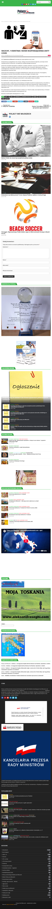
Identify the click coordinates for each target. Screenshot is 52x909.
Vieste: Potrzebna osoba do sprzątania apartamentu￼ (40, 107)
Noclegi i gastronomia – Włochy (9, 881)
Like (49, 55)
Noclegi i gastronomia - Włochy (24, 492)
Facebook (4, 101)
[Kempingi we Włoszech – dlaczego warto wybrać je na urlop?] (4, 501)
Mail (37, 101)
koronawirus (17, 96)
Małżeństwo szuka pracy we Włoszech (19, 419)
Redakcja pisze (5, 895)
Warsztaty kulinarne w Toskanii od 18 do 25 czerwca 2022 (23, 507)
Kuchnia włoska (16, 439)
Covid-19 (11, 96)
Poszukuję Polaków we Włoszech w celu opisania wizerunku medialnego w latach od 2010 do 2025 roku (28, 413)
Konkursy (15, 828)
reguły (3, 98)
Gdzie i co (15, 520)
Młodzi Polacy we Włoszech (8, 877)
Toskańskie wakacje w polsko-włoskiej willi (19, 823)
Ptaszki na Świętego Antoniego (17, 461)
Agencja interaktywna (10, 904)
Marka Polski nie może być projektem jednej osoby (16, 158)
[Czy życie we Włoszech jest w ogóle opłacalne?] (4, 803)
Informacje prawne (16, 815)
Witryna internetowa (7, 270)
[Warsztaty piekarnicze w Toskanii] (4, 495)
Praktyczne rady (31, 815)
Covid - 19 (7, 96)
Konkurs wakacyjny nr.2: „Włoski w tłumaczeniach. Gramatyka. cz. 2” (26, 830)
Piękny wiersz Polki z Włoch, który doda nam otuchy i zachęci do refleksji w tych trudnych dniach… (28, 837)
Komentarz (6, 247)
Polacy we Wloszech (42, 96)
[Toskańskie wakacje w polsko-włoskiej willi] (4, 824)
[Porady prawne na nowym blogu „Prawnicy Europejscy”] (4, 817)
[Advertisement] (11, 566)
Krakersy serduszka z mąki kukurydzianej (19, 447)
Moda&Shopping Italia (7, 872)
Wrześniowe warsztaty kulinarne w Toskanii (20, 514)
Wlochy (7, 98)
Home (2, 21)
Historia (4, 856)
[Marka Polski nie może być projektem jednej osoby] (26, 141)
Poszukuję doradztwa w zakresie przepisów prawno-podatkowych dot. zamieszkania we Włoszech (27, 406)
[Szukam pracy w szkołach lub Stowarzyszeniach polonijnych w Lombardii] (26, 387)
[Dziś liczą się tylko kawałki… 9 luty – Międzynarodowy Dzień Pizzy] (4, 454)
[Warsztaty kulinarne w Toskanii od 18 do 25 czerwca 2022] (4, 508)
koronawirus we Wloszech (27, 96)
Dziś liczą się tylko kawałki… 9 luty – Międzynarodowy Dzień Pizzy (25, 454)
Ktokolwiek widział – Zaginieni (9, 868)
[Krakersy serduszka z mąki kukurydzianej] (4, 448)
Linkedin (21, 101)
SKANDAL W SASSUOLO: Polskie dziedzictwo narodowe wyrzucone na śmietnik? (24, 675)
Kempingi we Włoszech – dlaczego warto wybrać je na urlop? (24, 501)
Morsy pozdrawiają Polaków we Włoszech (12, 874)
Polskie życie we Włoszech (23, 439)
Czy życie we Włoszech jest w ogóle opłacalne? (20, 802)
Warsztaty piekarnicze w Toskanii (17, 494)
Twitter (10, 101)
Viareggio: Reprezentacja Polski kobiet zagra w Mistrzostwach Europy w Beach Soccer (25, 232)
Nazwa (4, 259)
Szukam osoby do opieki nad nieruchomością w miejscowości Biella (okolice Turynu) (28, 427)
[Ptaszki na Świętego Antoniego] (4, 461)
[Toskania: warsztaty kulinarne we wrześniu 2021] (4, 522)
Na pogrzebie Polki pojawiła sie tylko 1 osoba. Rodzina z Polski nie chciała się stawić (29, 809)
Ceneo (3, 623)
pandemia (35, 96)
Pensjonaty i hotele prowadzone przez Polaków (20, 796)
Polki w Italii (5, 886)
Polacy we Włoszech (20, 113)
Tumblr (26, 101)
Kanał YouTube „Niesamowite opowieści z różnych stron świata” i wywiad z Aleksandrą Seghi (27, 441)
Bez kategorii (5, 852)
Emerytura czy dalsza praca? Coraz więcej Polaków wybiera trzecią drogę (23, 195)
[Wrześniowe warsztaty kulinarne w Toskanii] (4, 515)
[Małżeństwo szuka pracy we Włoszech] (6, 420)
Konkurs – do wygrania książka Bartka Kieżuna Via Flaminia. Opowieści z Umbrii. (31, 663)
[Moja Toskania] (26, 620)
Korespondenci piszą (16, 452)
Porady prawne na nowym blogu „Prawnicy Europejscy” (22, 816)
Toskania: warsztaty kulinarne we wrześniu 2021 (21, 521)
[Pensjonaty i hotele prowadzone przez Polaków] (4, 796)
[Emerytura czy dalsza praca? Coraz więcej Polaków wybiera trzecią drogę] (26, 178)
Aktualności (6, 21)
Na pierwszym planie (18, 55)
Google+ (15, 101)
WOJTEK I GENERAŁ (9, 106)
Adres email (6, 265)
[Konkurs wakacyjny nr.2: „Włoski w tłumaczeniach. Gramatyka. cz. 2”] (4, 831)
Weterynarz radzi (6, 897)
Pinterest (32, 101)
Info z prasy (13, 55)
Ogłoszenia (17, 404)
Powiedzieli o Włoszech (7, 890)
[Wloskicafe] (12, 587)
